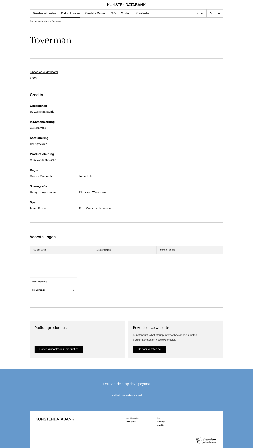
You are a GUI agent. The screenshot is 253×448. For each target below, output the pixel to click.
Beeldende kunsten (44, 13)
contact (161, 422)
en (202, 13)
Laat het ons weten (126, 395)
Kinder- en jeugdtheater (44, 72)
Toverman (56, 21)
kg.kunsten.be (38, 290)
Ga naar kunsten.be (149, 349)
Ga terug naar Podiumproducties (58, 349)
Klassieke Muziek (95, 13)
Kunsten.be (142, 13)
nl (198, 13)
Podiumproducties (39, 21)
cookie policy (132, 418)
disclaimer (131, 422)
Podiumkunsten (70, 13)
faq (158, 418)
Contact (126, 13)
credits (160, 425)
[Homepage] (126, 4)
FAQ (113, 13)
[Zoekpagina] (211, 13)
